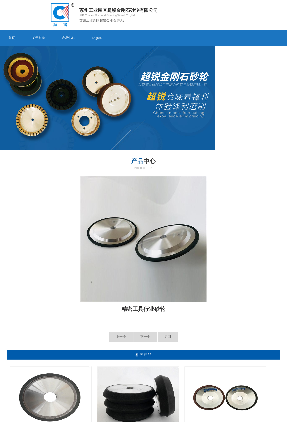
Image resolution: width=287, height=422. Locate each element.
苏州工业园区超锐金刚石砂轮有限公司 (118, 15)
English (97, 38)
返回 (167, 336)
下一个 (145, 336)
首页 (12, 38)
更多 (272, 37)
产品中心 (68, 38)
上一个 (121, 336)
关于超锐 (38, 38)
